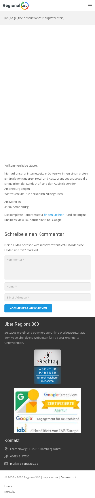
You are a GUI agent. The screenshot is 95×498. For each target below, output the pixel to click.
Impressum (50, 477)
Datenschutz (69, 477)
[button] (90, 5)
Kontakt (9, 492)
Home (8, 486)
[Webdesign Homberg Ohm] (16, 6)
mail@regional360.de (24, 464)
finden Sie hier (54, 215)
